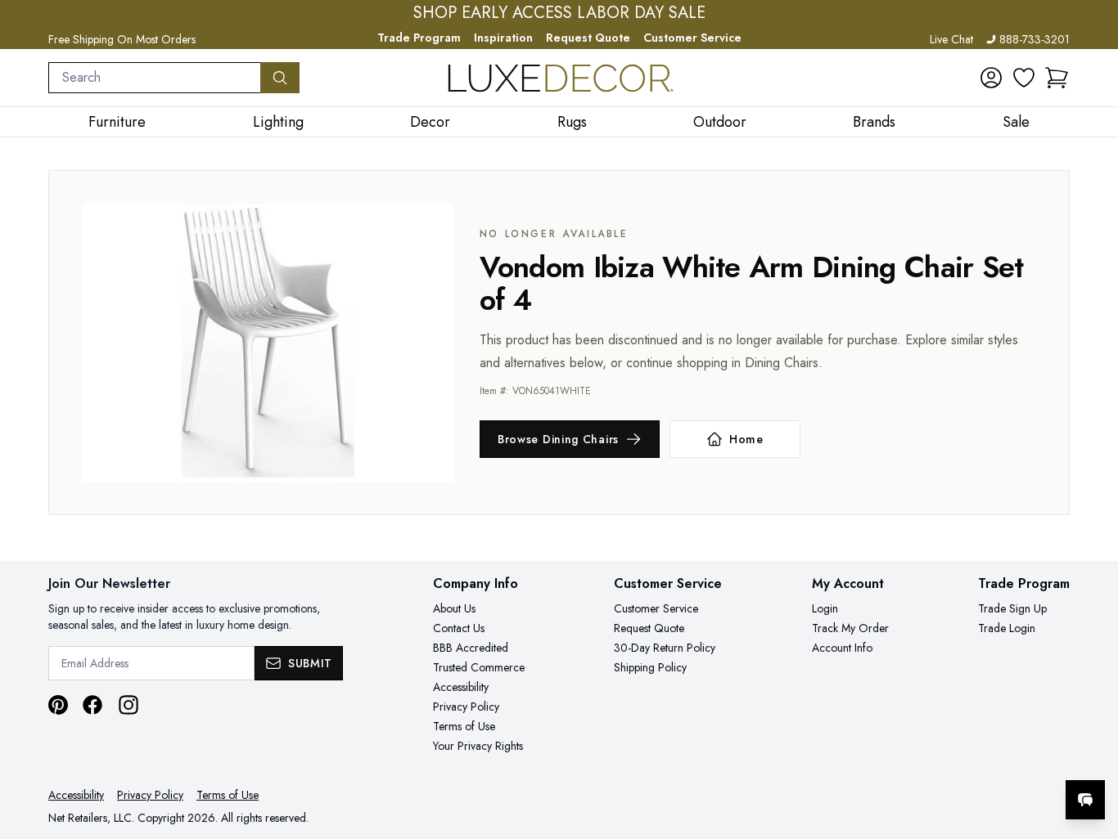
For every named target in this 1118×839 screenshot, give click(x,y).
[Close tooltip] (1091, 749)
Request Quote (588, 37)
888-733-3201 (1034, 39)
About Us (454, 608)
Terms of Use (464, 726)
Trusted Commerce (479, 667)
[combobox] (154, 77)
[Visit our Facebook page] (92, 704)
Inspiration (503, 37)
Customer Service (692, 37)
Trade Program (419, 37)
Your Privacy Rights (478, 746)
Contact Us (459, 628)
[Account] (991, 78)
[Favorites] (1024, 78)
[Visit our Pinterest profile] (58, 705)
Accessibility (461, 687)
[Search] (280, 77)
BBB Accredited (470, 647)
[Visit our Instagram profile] (128, 704)
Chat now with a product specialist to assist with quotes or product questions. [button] (970, 757)
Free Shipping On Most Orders (122, 39)
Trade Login (1006, 628)
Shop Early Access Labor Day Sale (559, 13)
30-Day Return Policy (664, 647)
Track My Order (850, 628)
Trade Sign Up (1012, 608)
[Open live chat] (1085, 799)
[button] (1057, 78)
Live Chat (951, 39)
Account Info (842, 647)
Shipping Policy (650, 667)
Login (825, 608)
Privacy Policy (466, 706)
